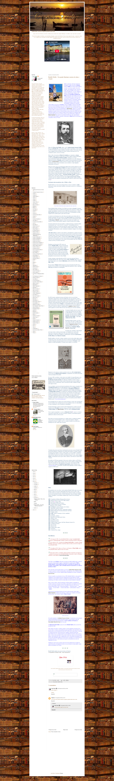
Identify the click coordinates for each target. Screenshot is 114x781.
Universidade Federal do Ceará (54, 622)
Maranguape (69, 108)
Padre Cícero (35, 297)
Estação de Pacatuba (36, 239)
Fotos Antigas (35, 252)
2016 (34, 475)
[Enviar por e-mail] (63, 680)
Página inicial (65, 729)
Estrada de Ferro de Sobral (37, 244)
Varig (34, 331)
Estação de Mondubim (36, 238)
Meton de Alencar (36, 288)
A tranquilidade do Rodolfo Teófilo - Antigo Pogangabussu (59, 652)
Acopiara (34, 194)
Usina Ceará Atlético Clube (37, 329)
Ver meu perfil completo (40, 79)
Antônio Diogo (35, 196)
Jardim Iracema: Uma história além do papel (41, 411)
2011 (34, 509)
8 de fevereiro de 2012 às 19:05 (62, 688)
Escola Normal (56, 161)
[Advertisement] (65, 742)
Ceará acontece (35, 426)
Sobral (34, 324)
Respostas (54, 703)
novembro (36, 484)
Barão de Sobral (35, 204)
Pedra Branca (35, 300)
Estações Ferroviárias (36, 241)
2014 (34, 478)
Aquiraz (34, 197)
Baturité (57, 220)
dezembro (36, 482)
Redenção (34, 311)
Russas (34, 314)
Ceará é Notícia (36, 402)
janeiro (35, 507)
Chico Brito (35, 220)
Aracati (34, 199)
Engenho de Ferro (36, 233)
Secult (34, 318)
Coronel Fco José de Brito (37, 221)
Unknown (53, 697)
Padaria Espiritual (51, 115)
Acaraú (34, 193)
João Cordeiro (35, 269)
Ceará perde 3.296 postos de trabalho (37, 428)
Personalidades (55, 681)
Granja (34, 259)
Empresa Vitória (35, 231)
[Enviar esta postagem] (61, 680)
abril (35, 494)
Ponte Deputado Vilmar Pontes (38, 305)
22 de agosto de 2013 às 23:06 (65, 705)
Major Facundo (60, 409)
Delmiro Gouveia (36, 226)
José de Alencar (35, 272)
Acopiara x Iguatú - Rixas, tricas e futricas (39, 499)
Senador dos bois (36, 321)
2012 (34, 481)
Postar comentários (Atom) (55, 731)
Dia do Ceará (35, 227)
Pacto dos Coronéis (36, 295)
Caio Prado (35, 209)
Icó (33, 261)
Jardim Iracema (35, 266)
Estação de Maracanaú (36, 236)
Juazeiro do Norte (36, 277)
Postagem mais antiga (78, 729)
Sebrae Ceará (35, 317)
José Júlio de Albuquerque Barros (38, 273)
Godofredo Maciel (36, 258)
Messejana (34, 287)
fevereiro (35, 497)
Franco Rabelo (35, 255)
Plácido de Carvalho (36, 304)
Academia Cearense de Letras (63, 618)
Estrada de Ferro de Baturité (37, 242)
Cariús (34, 211)
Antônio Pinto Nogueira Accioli (75, 569)
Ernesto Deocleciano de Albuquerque (37, 235)
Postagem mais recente (52, 729)
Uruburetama (35, 328)
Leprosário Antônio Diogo (37, 281)
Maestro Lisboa (35, 283)
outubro (35, 486)
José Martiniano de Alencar (37, 276)
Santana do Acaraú (36, 315)
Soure (34, 325)
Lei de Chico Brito (36, 280)
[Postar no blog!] (64, 680)
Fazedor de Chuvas (36, 246)
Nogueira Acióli (35, 291)
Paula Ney (67, 328)
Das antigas (35, 224)
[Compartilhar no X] (65, 680)
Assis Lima (35, 203)
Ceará (34, 217)
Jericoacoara (35, 268)
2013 (34, 479)
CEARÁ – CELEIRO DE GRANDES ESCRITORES (40, 421)
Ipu (33, 263)
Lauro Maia (35, 279)
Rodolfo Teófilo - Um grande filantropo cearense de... (39, 505)
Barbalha (34, 206)
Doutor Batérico (35, 228)
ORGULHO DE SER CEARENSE (37, 418)
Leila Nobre (53, 688)
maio (35, 492)
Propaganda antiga (36, 308)
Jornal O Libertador (36, 270)
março (35, 495)
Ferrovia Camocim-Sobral (37, 249)
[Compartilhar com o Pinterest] (68, 680)
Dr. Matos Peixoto (36, 230)
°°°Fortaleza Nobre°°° (37, 409)
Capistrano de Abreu (73, 324)
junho (35, 491)
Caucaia (34, 216)
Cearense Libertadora (36, 218)
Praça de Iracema (36, 307)
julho (35, 489)
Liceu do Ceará (51, 573)
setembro (35, 487)
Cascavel (34, 213)
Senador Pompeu (36, 322)
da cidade (72, 306)
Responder (53, 694)
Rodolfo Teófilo (60, 681)
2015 (34, 476)
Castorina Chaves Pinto (37, 214)
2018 (34, 473)
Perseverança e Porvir (36, 301)
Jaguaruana (35, 265)
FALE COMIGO (34, 377)
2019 (34, 471)
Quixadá (34, 310)
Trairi (34, 327)
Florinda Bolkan (35, 251)
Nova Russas (35, 294)
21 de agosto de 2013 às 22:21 (60, 697)
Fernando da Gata (36, 248)
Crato (34, 223)
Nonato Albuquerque (36, 293)
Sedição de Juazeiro (36, 320)
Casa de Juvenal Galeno (64, 555)
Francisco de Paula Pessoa (37, 253)
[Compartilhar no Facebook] (66, 680)
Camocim (34, 210)
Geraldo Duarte (35, 256)
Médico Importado (36, 286)
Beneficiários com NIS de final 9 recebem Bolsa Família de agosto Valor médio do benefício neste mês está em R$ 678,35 (38, 405)
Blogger (61, 773)
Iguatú (34, 262)
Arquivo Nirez (35, 202)
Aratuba (34, 200)
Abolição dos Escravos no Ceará (38, 189)
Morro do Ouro (35, 290)
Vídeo (34, 332)
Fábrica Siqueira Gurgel (37, 245)
